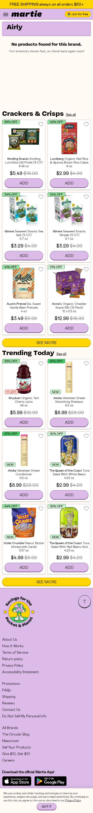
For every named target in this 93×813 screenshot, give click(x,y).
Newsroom (10, 741)
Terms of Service (15, 652)
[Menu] (5, 14)
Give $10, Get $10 (16, 754)
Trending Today (28, 353)
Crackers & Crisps (33, 114)
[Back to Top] (84, 601)
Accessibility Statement (20, 672)
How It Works (13, 646)
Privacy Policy (12, 665)
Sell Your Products (16, 747)
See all (71, 114)
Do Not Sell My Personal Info (24, 716)
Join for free (79, 14)
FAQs (6, 690)
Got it (46, 806)
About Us (9, 639)
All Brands (10, 728)
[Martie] (26, 14)
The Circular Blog (15, 734)
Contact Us (11, 709)
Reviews (8, 703)
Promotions (11, 683)
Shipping (8, 696)
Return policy (12, 659)
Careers (8, 760)
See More (46, 342)
